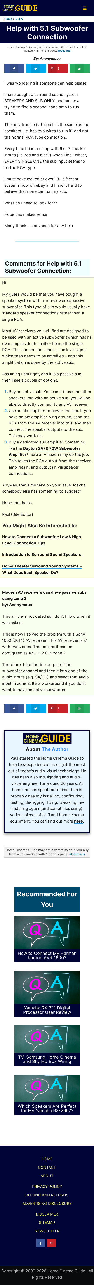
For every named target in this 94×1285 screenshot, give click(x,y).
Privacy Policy (47, 1186)
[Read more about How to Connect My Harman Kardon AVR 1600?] (47, 932)
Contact (47, 1167)
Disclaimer (47, 1214)
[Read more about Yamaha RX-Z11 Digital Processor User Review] (47, 987)
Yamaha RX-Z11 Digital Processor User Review (47, 1010)
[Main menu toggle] (84, 8)
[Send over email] (80, 68)
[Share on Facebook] (14, 68)
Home (8, 19)
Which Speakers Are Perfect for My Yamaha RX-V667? (47, 1108)
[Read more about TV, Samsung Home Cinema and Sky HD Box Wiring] (47, 1038)
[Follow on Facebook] (40, 1243)
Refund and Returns (47, 1195)
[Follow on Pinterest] (51, 1243)
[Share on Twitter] (36, 68)
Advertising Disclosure (47, 1203)
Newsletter (47, 1231)
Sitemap (47, 1222)
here (78, 821)
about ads (63, 50)
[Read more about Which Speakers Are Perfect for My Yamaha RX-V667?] (47, 1087)
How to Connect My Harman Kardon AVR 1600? (47, 955)
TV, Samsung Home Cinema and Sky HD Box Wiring (47, 1059)
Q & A (19, 19)
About (47, 1176)
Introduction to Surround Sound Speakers (41, 554)
